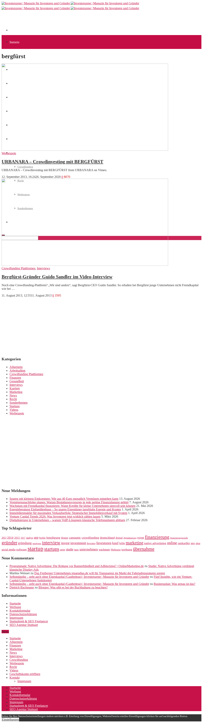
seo (193, 543)
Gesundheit (17, 381)
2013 (4, 537)
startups (51, 548)
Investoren (103, 543)
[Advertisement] (82, 22)
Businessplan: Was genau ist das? (174, 584)
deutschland (107, 537)
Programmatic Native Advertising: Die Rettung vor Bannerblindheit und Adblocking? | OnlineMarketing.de (77, 566)
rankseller (184, 543)
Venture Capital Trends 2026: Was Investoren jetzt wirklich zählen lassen (55, 516)
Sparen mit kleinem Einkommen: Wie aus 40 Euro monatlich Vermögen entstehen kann (64, 498)
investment (78, 543)
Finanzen (15, 377)
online (172, 543)
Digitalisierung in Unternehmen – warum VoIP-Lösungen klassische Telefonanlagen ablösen (67, 520)
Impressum (16, 617)
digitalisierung (130, 538)
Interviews (43, 268)
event (140, 537)
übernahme (143, 548)
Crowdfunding (25, 166)
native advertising (155, 543)
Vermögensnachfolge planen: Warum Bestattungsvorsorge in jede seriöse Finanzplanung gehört (69, 502)
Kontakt (15, 677)
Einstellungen (10, 719)
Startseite (14, 41)
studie (69, 549)
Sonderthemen (19, 402)
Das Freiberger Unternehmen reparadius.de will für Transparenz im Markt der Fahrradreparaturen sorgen (99, 573)
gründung (25, 543)
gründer (9, 542)
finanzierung (157, 537)
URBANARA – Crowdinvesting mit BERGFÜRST (52, 161)
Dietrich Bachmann (22, 587)
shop (198, 543)
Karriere (15, 388)
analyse (29, 537)
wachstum (104, 549)
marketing (134, 542)
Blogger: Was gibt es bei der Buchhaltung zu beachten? (73, 587)
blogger (64, 537)
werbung (126, 549)
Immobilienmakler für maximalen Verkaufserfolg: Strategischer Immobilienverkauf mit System (68, 513)
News (13, 395)
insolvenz (37, 543)
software (21, 549)
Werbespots (9, 153)
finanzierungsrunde (179, 538)
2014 (10, 537)
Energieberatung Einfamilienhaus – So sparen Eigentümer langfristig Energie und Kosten (65, 509)
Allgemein (16, 367)
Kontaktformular (20, 610)
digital (119, 537)
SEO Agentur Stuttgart (24, 625)
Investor (91, 543)
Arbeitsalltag (17, 370)
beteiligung (53, 537)
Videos (14, 409)
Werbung (15, 607)
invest (65, 543)
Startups (15, 406)
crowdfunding (90, 537)
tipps (76, 549)
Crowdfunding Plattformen (18, 268)
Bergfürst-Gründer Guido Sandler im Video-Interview (57, 276)
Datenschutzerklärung (23, 614)
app (36, 537)
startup (35, 548)
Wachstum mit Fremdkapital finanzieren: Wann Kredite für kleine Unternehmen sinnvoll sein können (72, 505)
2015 (17, 537)
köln (122, 543)
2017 (23, 538)
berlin (42, 537)
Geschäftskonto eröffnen (25, 674)
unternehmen (88, 549)
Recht (13, 399)
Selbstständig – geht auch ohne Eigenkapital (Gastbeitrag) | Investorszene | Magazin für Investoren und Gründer (79, 576)
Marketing (16, 392)
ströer (62, 549)
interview (51, 542)
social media (8, 549)
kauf (115, 543)
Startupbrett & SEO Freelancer (29, 621)
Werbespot (116, 549)
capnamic (75, 537)
